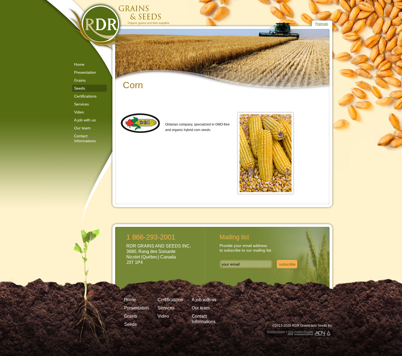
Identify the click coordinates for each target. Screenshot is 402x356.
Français (321, 24)
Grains (80, 80)
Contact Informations (85, 138)
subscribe (287, 264)
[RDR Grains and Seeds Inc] (116, 27)
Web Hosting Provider (300, 331)
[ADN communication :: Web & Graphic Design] (320, 333)
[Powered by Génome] (328, 333)
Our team (82, 128)
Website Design (276, 331)
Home (79, 64)
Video (79, 112)
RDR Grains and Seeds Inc (312, 325)
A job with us (85, 120)
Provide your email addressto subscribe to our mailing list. (246, 247)
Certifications (85, 96)
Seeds (79, 88)
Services (81, 104)
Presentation (85, 72)
